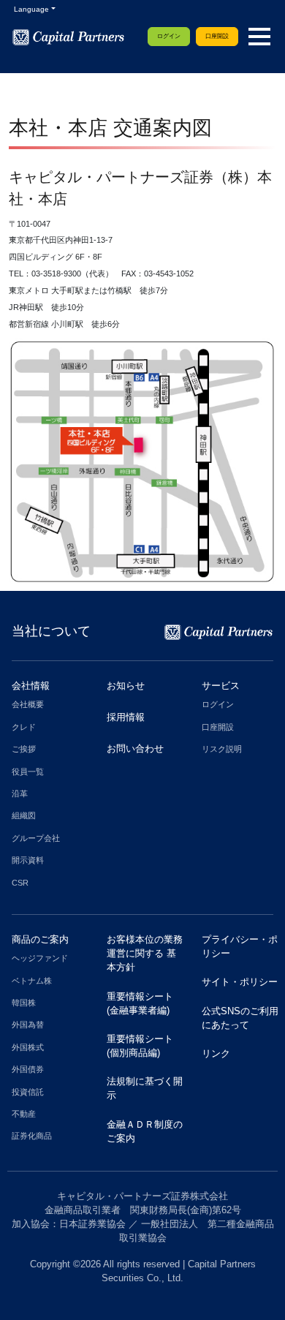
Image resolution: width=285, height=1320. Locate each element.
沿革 (20, 793)
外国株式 (28, 1047)
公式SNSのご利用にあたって (240, 1018)
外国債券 (28, 1069)
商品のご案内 (40, 939)
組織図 (24, 815)
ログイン (168, 36)
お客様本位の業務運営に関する (145, 953)
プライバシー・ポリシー (240, 946)
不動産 (24, 1113)
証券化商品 (32, 1135)
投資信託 (28, 1091)
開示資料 (28, 860)
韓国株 (24, 1002)
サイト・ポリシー (240, 981)
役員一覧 (28, 771)
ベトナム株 (32, 980)
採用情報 (126, 717)
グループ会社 (36, 838)
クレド (24, 727)
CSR (20, 882)
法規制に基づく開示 (145, 1088)
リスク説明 (222, 748)
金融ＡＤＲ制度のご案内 (145, 1131)
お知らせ (126, 685)
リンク (216, 1053)
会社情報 (31, 685)
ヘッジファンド (40, 958)
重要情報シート (140, 1003)
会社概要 (28, 704)
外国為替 (28, 1024)
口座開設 (217, 36)
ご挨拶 (24, 748)
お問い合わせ (135, 748)
